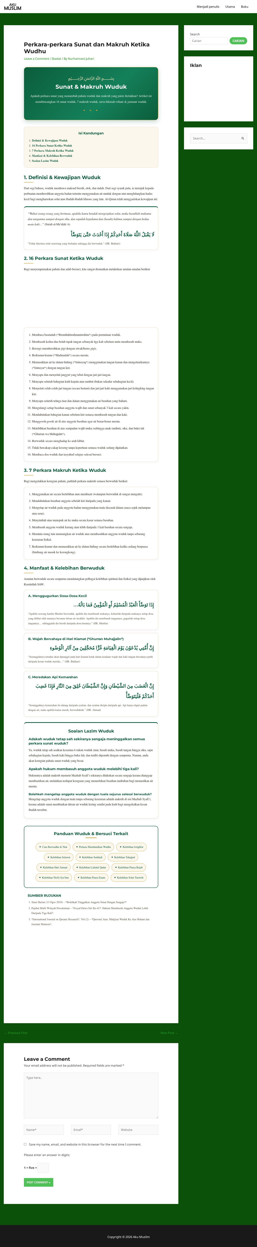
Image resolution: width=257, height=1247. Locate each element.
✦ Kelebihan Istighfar (131, 847)
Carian (238, 41)
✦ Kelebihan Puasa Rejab (129, 867)
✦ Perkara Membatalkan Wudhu (93, 847)
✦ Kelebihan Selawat (58, 857)
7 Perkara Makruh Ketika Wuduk (53, 150)
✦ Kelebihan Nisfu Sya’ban (54, 877)
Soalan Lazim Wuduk (45, 161)
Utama (230, 7)
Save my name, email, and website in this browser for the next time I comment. (85, 1144)
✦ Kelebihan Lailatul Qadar (91, 867)
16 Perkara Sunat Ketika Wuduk (52, 145)
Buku (244, 7)
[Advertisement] (91, 301)
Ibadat (56, 59)
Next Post (169, 1033)
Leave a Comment (36, 59)
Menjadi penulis (208, 7)
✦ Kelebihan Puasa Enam (91, 877)
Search (195, 34)
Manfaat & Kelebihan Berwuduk (52, 156)
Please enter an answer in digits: (47, 1155)
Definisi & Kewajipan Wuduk (50, 140)
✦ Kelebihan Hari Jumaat (53, 867)
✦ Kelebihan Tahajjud (123, 857)
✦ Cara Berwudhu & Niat (53, 847)
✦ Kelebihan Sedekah (90, 857)
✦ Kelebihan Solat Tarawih (128, 877)
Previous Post (15, 1033)
